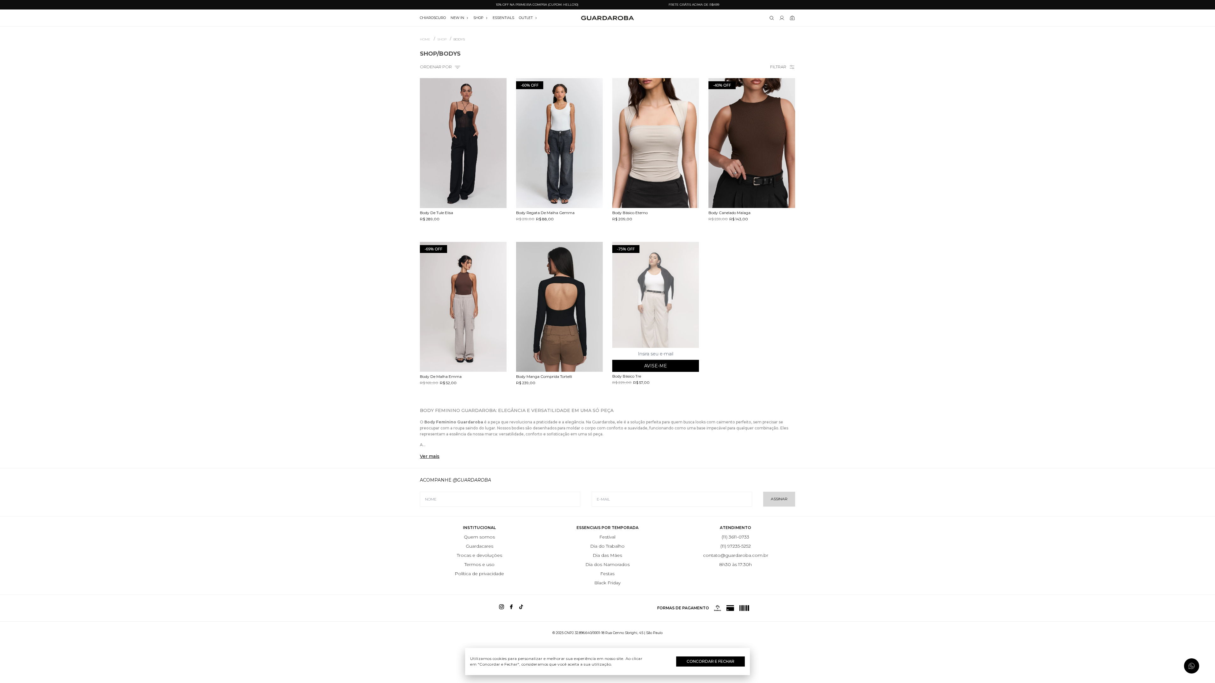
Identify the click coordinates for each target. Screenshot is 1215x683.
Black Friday (607, 583)
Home (425, 39)
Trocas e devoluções (479, 555)
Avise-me (655, 366)
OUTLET (526, 17)
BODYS (459, 39)
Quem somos (479, 537)
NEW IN (457, 17)
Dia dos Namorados (607, 564)
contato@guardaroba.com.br (735, 555)
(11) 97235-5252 (735, 546)
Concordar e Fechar (710, 661)
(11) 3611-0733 (735, 537)
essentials (503, 17)
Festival (607, 537)
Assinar (779, 498)
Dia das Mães (607, 555)
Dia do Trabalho (607, 546)
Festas (607, 573)
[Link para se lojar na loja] (782, 18)
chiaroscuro (433, 17)
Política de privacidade (479, 573)
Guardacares (479, 546)
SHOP (478, 17)
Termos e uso (479, 564)
